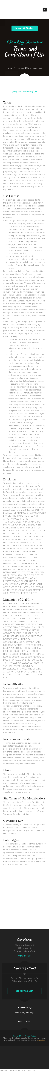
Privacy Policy (30, 1036)
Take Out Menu (24, 1022)
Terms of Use (18, 1036)
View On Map (24, 956)
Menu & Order (24, 28)
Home (9, 68)
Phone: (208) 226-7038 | (24, 1013)
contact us (41, 1040)
